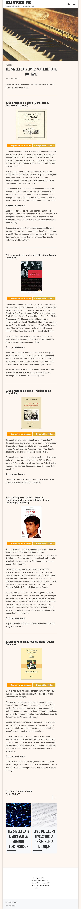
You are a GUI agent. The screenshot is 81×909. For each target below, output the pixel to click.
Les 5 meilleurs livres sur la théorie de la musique (44, 839)
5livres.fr (14, 902)
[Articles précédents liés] (49, 797)
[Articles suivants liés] (54, 797)
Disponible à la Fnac (45, 145)
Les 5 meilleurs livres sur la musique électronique (18, 839)
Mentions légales (11, 905)
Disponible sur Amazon (21, 145)
